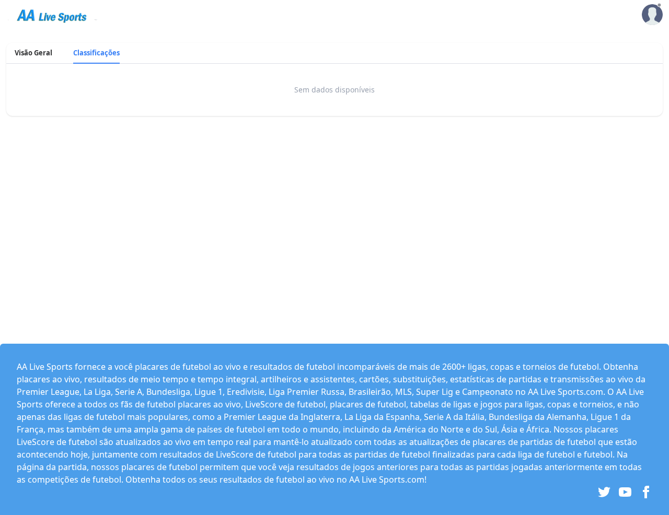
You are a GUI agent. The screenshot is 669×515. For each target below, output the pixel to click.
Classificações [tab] (96, 52)
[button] (652, 15)
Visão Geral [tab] (33, 52)
